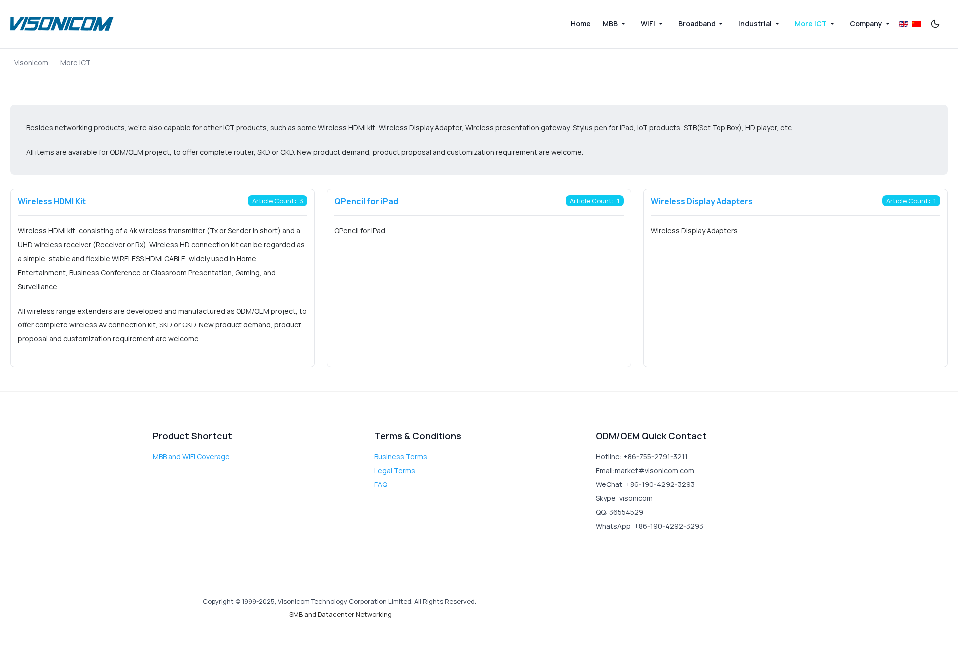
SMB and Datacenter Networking (340, 614)
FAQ (380, 484)
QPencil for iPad (366, 201)
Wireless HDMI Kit (52, 201)
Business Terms (400, 456)
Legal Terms (394, 470)
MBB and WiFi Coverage (191, 456)
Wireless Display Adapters (702, 201)
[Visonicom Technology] (62, 24)
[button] (616, 24)
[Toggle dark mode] (935, 23)
